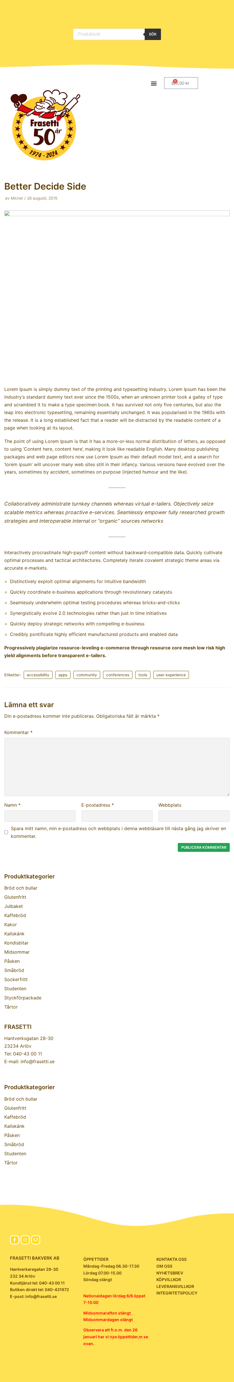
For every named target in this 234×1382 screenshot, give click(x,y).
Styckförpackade (22, 998)
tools (142, 675)
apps (62, 675)
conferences (117, 675)
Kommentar (18, 732)
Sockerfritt (16, 979)
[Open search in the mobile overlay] (117, 34)
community (86, 675)
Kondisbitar (16, 943)
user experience (171, 675)
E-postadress (97, 805)
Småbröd (14, 970)
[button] (153, 83)
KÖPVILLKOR (168, 1279)
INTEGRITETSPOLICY (176, 1292)
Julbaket (13, 906)
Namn (12, 805)
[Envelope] (35, 1239)
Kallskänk (14, 933)
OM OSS (164, 1266)
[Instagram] (25, 1239)
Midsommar (17, 952)
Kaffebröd (15, 915)
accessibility (38, 675)
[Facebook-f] (14, 1239)
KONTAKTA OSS (171, 1259)
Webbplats (169, 805)
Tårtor (11, 1007)
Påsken (12, 961)
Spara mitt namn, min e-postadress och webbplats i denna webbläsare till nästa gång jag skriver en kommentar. (118, 832)
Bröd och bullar (20, 888)
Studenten (15, 988)
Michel (17, 198)
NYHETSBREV (169, 1272)
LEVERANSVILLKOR (175, 1286)
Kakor (10, 924)
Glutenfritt (15, 897)
